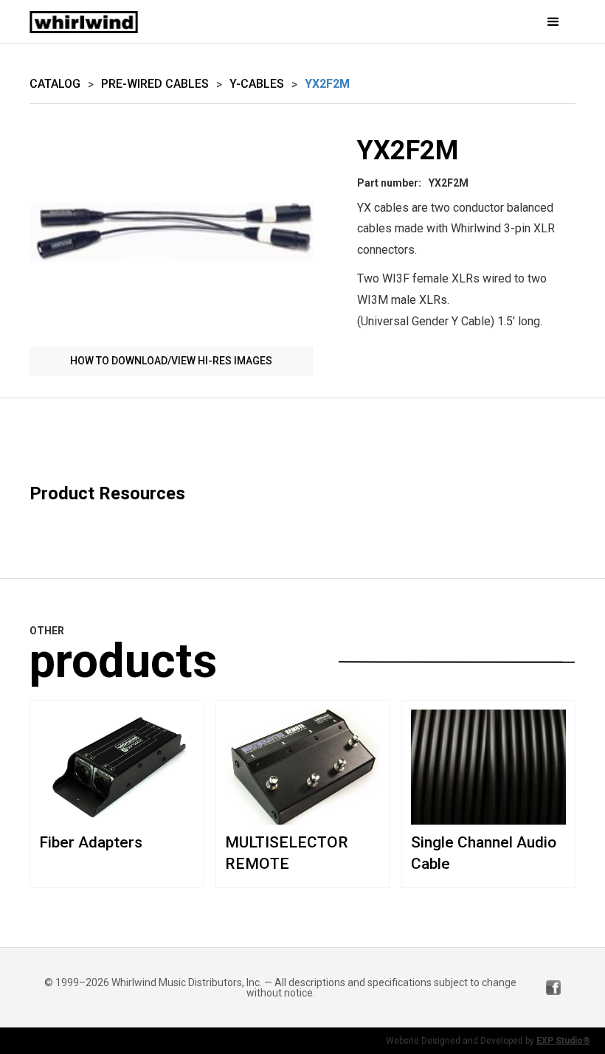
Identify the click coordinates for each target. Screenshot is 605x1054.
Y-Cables (256, 84)
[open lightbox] (171, 233)
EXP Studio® (563, 1041)
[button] (466, 22)
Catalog (55, 84)
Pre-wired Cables (155, 84)
